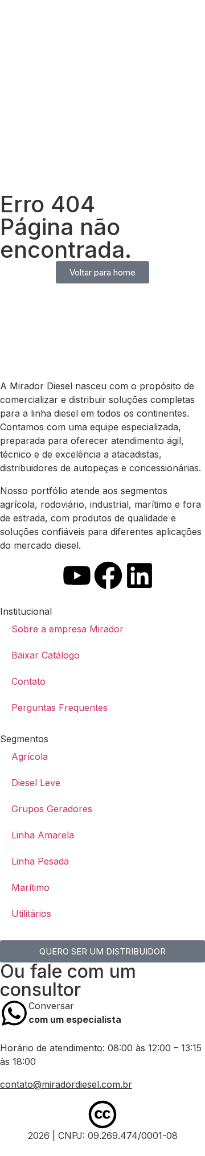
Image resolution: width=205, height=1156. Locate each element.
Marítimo (30, 887)
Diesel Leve (35, 782)
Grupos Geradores (51, 808)
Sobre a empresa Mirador (67, 629)
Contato (28, 681)
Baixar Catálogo (45, 655)
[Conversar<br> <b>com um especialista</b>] (14, 1013)
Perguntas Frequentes (59, 707)
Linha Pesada (40, 861)
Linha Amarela (42, 835)
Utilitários (31, 913)
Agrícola (29, 756)
